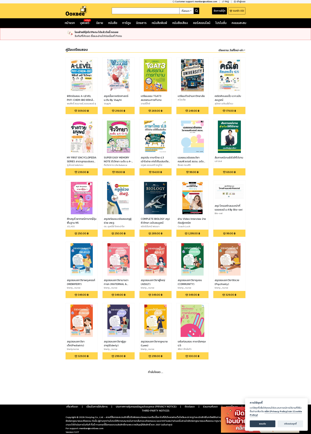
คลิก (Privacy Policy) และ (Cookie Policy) (276, 413)
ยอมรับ (262, 423)
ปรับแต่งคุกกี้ (290, 423)
